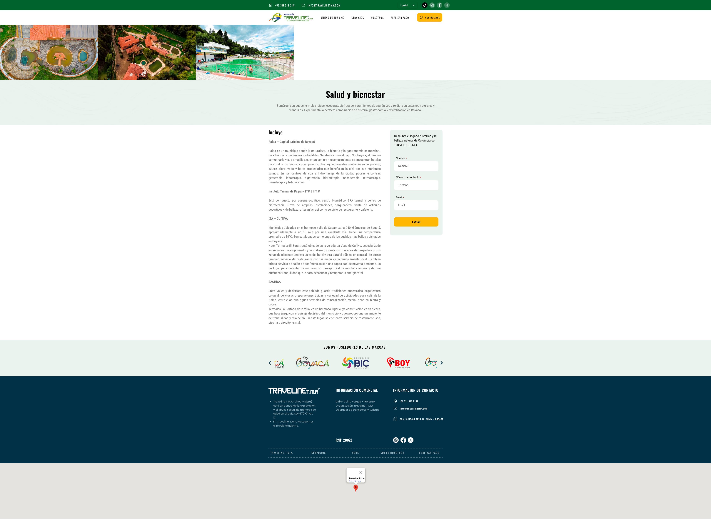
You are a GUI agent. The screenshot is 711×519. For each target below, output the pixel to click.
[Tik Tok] (425, 5)
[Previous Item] (270, 363)
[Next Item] (441, 363)
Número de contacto (407, 177)
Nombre (400, 158)
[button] (333, 17)
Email (399, 197)
